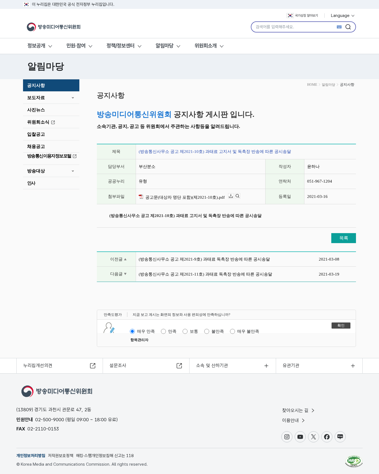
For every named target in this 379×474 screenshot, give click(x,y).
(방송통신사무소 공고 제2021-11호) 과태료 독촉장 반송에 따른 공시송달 (205, 274)
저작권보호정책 (60, 455)
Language (341, 15)
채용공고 (36, 146)
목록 (343, 238)
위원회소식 (38, 122)
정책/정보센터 (121, 45)
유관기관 (291, 365)
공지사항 (36, 85)
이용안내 (291, 420)
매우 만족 (146, 331)
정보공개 (36, 45)
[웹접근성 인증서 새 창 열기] (354, 459)
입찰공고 (36, 134)
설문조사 (118, 365)
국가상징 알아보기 (306, 15)
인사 (31, 183)
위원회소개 (205, 45)
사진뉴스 (36, 109)
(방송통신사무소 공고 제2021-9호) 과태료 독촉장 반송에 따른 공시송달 (204, 259)
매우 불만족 (248, 331)
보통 (194, 331)
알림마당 (164, 45)
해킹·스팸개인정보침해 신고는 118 (105, 455)
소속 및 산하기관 (212, 365)
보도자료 (36, 97)
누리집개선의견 (37, 365)
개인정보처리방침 (30, 455)
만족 (172, 331)
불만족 (217, 331)
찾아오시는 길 (296, 410)
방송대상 (36, 170)
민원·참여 (75, 45)
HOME (312, 85)
